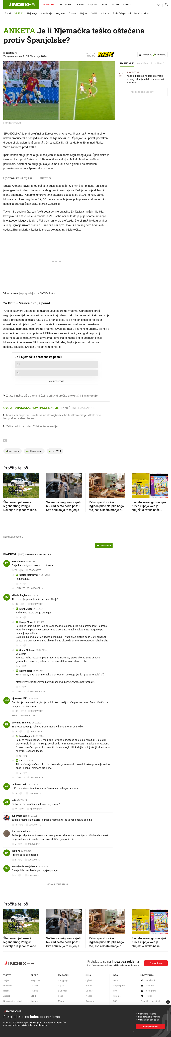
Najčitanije (46, 13)
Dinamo (73, 13)
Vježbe (89, 996)
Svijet (6, 980)
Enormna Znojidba (21, 722)
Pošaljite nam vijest (150, 1001)
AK (7, 786)
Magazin (63, 975)
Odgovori (90, 1001)
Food (60, 996)
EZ (6, 724)
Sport (80, 5)
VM (7, 700)
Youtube (149, 985)
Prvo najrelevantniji (37, 554)
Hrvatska (7, 985)
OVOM (44, 293)
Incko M (16, 850)
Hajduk (84, 13)
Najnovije (32, 13)
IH (17, 760)
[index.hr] (21, 4)
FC (6, 563)
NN (17, 670)
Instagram (150, 990)
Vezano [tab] (159, 63)
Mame (61, 1001)
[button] (7, 484)
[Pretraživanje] (165, 5)
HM (17, 622)
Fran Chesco (18, 561)
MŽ (7, 597)
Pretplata (48, 5)
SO (17, 650)
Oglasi (104, 5)
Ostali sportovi (141, 13)
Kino (115, 990)
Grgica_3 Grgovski (29, 575)
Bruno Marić (12, 451)
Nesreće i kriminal (12, 1001)
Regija (6, 990)
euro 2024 (55, 451)
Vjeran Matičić (19, 698)
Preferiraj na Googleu (154, 55)
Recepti (89, 985)
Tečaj (116, 980)
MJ (17, 608)
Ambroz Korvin (19, 784)
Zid (60, 5)
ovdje (83, 415)
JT (6, 802)
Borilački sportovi (122, 13)
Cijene (115, 5)
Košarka (105, 13)
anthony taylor (34, 451)
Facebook (150, 980)
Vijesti (69, 5)
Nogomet (60, 13)
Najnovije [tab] (127, 63)
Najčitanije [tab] (144, 63)
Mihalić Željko (19, 595)
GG (17, 575)
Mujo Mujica (25, 736)
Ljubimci (62, 990)
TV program (119, 985)
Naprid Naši (25, 670)
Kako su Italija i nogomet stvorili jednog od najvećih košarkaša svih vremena (146, 77)
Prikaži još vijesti (142, 92)
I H (20, 760)
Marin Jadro (25, 608)
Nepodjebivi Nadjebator (24, 866)
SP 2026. (19, 13)
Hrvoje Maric (26, 622)
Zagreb (6, 996)
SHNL (94, 13)
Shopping (62, 980)
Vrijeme (117, 996)
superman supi (19, 815)
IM (6, 852)
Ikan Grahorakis (20, 831)
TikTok (148, 996)
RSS (115, 1001)
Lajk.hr (89, 990)
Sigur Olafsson (27, 650)
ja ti (14, 800)
